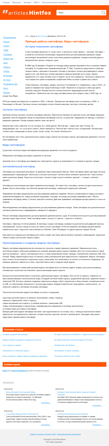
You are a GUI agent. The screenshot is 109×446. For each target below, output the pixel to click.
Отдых (6, 42)
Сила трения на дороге (12, 345)
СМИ (5, 50)
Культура (7, 76)
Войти (5, 371)
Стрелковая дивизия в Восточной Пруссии (22, 414)
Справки (7, 54)
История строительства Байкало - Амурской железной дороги (79, 334)
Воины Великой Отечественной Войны (20, 392)
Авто (5, 88)
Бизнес (6, 93)
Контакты (16, 2)
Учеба (6, 71)
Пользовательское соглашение (55, 2)
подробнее (46, 403)
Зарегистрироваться (19, 371)
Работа (6, 67)
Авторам (27, 2)
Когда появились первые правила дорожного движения (25, 356)
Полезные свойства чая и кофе (67, 356)
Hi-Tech (7, 80)
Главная (6, 2)
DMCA (36, 2)
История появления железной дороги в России (73, 340)
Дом (5, 63)
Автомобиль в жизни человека (66, 351)
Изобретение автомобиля (64, 345)
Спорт (6, 46)
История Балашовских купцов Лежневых (73, 414)
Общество (8, 59)
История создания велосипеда (15, 334)
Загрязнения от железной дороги (16, 351)
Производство (10, 84)
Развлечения (9, 38)
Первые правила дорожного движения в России (22, 340)
